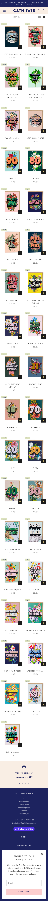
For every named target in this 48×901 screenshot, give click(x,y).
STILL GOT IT (35, 590)
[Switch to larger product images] (39, 17)
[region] (24, 771)
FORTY (12, 509)
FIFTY (35, 468)
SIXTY (12, 468)
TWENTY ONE (35, 384)
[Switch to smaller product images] (44, 17)
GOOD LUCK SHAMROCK (12, 96)
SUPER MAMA (12, 752)
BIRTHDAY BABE (12, 630)
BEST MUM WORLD (36, 138)
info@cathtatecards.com (26, 823)
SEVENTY (35, 427)
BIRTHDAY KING (12, 549)
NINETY (12, 179)
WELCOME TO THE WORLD (35, 301)
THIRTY (35, 509)
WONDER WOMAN (35, 671)
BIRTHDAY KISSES (12, 590)
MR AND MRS (12, 300)
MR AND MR (12, 260)
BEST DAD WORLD (12, 54)
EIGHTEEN (12, 427)
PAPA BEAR (35, 549)
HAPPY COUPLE (35, 343)
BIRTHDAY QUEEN (12, 671)
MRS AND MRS (36, 260)
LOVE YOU (36, 711)
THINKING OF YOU (12, 711)
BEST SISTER (12, 219)
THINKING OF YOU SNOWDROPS (36, 96)
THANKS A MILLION (35, 630)
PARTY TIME (12, 343)
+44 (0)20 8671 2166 (25, 819)
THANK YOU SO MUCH (36, 54)
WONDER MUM (12, 138)
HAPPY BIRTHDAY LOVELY (12, 385)
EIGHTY (35, 179)
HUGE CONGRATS (35, 219)
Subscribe (23, 891)
